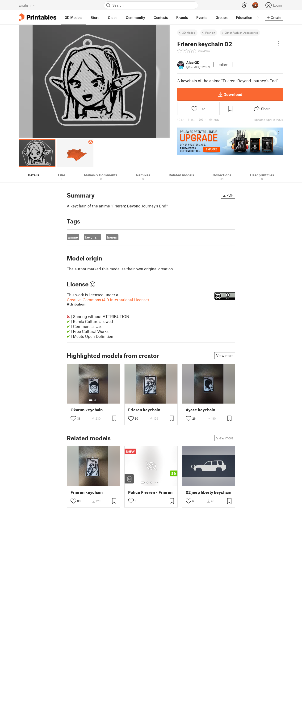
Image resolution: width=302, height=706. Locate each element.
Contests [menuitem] (161, 17)
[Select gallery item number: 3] (151, 482)
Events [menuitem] (201, 17)
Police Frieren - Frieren (150, 492)
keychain (92, 237)
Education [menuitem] (244, 17)
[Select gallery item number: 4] (155, 482)
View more (224, 355)
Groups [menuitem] (221, 17)
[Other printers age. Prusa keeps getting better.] (230, 141)
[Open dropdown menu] (278, 43)
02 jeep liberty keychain (208, 492)
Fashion (210, 32)
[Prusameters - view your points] (255, 5)
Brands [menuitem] (182, 17)
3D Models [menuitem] (73, 17)
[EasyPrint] (244, 5)
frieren (112, 237)
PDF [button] (229, 195)
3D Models (189, 32)
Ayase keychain (200, 410)
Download (232, 94)
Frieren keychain (144, 410)
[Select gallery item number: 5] (158, 482)
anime (73, 237)
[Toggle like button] (73, 418)
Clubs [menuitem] (112, 17)
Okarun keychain (87, 410)
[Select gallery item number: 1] (90, 400)
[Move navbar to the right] (258, 17)
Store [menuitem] (95, 17)
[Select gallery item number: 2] (95, 400)
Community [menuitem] (135, 17)
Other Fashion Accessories (241, 32)
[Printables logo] (37, 17)
